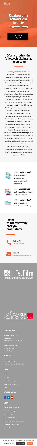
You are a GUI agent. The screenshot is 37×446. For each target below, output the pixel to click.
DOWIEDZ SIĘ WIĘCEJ (18, 36)
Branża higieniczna (9, 418)
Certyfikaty (7, 377)
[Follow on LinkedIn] (8, 397)
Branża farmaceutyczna (11, 411)
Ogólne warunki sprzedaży (11, 384)
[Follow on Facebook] (5, 397)
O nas (5, 374)
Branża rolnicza (8, 428)
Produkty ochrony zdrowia (11, 424)
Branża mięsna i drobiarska (12, 407)
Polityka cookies (20, 443)
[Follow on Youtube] (12, 397)
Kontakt (6, 388)
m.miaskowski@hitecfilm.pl (22, 255)
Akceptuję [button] (30, 443)
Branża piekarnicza (9, 414)
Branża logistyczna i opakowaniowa (14, 421)
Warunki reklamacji (9, 381)
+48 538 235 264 (18, 244)
